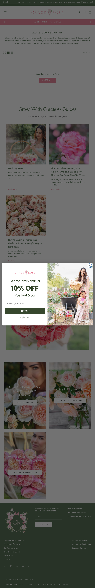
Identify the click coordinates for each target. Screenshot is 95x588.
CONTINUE (25, 311)
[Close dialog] (90, 266)
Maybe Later (25, 317)
